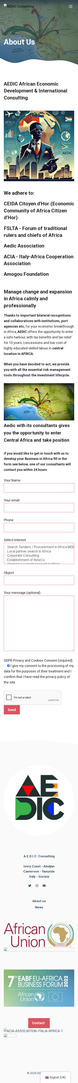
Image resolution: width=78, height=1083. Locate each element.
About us (39, 901)
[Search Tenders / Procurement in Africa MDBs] (39, 547)
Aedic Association (24, 246)
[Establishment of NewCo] (39, 560)
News (39, 907)
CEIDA (26, 204)
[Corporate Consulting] (39, 555)
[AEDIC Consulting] (19, 6)
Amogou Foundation (26, 274)
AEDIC (35, 91)
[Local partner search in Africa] (39, 551)
